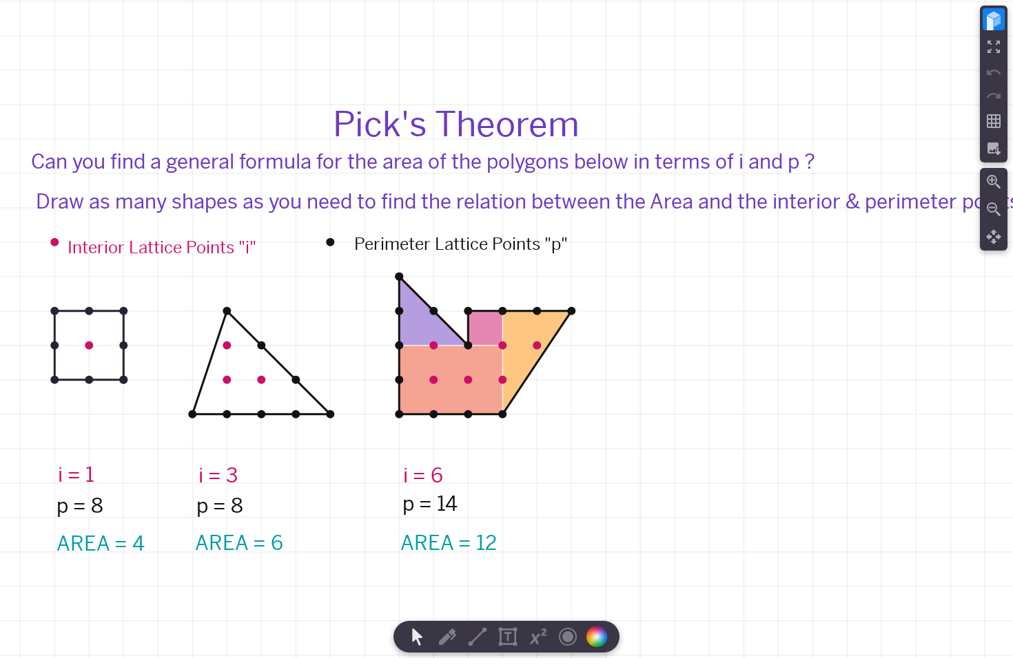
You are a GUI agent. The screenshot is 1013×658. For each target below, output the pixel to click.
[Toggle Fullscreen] (993, 47)
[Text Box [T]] (508, 636)
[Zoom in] (993, 181)
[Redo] (993, 95)
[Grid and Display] (993, 121)
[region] (506, 329)
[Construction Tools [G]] (477, 636)
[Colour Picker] (601, 636)
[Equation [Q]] (538, 636)
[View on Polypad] (993, 19)
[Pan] (993, 237)
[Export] (993, 148)
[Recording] (567, 636)
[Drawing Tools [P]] (447, 636)
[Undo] (993, 72)
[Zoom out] (993, 209)
